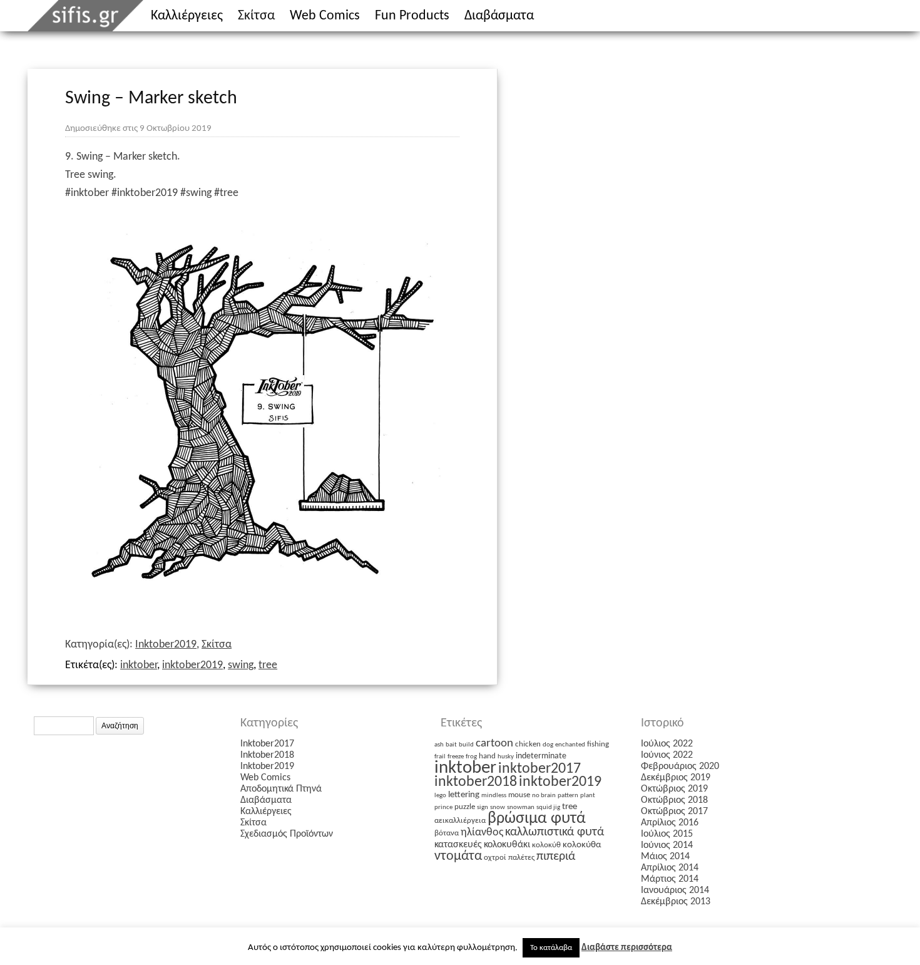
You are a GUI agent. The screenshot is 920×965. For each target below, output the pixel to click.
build (466, 744)
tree (267, 665)
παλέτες (521, 858)
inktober (138, 665)
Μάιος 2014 (665, 857)
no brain (544, 795)
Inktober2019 (166, 645)
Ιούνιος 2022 (667, 755)
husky (506, 756)
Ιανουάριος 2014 (675, 890)
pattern (568, 795)
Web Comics (325, 16)
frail (440, 756)
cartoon (494, 744)
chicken (528, 744)
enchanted (570, 744)
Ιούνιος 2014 (667, 845)
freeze (455, 756)
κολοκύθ (546, 845)
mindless (493, 795)
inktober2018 (475, 782)
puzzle (464, 807)
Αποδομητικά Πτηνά (281, 789)
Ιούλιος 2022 (667, 744)
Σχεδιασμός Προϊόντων (286, 834)
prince (443, 807)
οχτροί (495, 858)
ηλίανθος (482, 833)
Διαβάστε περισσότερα (626, 947)
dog (548, 744)
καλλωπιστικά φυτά (554, 832)
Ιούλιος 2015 (667, 834)
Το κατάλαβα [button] (551, 948)
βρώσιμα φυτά (537, 818)
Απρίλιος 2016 (669, 823)
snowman (520, 807)
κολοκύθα (582, 845)
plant (587, 795)
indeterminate (541, 756)
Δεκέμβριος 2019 (675, 778)
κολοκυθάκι (507, 845)
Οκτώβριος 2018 (674, 800)
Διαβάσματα (499, 16)
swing (240, 665)
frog (471, 756)
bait (451, 744)
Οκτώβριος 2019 (674, 789)
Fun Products (412, 16)
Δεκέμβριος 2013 (675, 902)
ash (439, 744)
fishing (598, 744)
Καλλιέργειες (187, 16)
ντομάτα (458, 856)
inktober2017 (539, 769)
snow (497, 807)
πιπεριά (555, 856)
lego (440, 795)
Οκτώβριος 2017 (674, 812)
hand (487, 756)
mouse (519, 795)
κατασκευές (458, 845)
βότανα (446, 833)
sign (482, 807)
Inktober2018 (267, 755)
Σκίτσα (256, 16)
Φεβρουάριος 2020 (680, 766)
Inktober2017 (267, 744)
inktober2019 (192, 665)
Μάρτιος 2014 (669, 879)
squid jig (548, 807)
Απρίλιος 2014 (669, 868)
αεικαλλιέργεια (460, 821)
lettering (463, 795)
